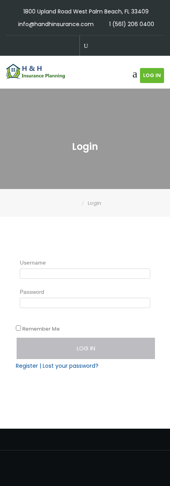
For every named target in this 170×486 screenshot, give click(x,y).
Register (27, 366)
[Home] (76, 203)
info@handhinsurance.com (56, 24)
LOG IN (152, 75)
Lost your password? (70, 366)
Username (33, 262)
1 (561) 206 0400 (131, 24)
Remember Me (41, 329)
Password (32, 292)
